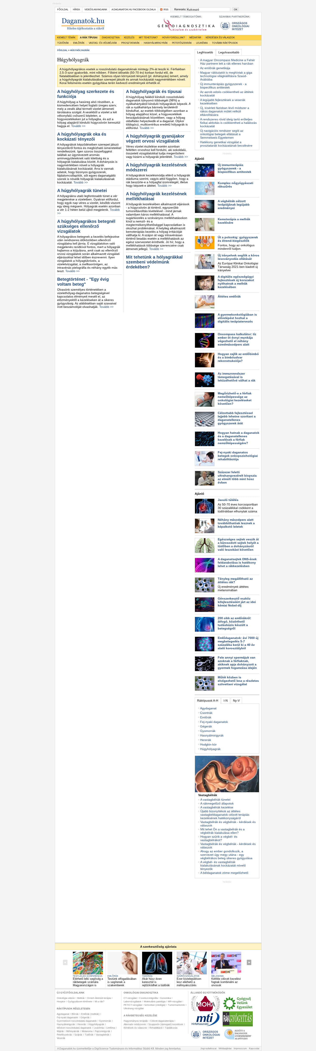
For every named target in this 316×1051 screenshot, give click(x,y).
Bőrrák (75, 1014)
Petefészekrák (182, 43)
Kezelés (129, 37)
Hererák (205, 740)
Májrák (60, 1031)
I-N (226, 700)
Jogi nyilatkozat (208, 1048)
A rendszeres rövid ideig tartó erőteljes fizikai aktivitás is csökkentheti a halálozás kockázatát (228, 123)
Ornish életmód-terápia (99, 998)
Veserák (61, 1038)
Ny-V (236, 700)
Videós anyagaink (95, 9)
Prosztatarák (130, 43)
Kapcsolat (254, 1048)
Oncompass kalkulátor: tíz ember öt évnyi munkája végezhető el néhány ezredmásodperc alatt (237, 339)
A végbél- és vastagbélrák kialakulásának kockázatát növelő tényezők (223, 865)
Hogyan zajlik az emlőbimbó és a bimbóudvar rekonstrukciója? (238, 357)
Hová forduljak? (173, 37)
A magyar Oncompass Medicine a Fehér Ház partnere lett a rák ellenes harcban (227, 61)
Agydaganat (208, 708)
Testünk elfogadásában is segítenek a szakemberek (121, 982)
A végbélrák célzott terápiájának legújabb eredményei (234, 204)
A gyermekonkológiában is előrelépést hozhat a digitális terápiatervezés (237, 318)
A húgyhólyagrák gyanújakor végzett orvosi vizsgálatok (155, 138)
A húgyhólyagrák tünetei (82, 190)
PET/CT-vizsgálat (133, 1005)
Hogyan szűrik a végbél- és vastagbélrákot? (218, 838)
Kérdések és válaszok (220, 37)
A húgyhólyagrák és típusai (154, 91)
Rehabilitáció (156, 1027)
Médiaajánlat (225, 1048)
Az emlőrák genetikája (215, 68)
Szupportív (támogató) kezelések (165, 1024)
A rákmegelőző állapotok (217, 803)
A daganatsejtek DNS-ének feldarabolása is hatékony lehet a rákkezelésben (237, 562)
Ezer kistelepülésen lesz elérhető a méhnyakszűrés (189, 982)
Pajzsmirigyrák (102, 1031)
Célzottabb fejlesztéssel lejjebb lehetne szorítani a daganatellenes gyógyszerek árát (237, 418)
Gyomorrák (207, 731)
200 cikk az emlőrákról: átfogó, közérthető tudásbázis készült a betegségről (234, 623)
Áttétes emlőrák (229, 296)
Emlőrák (78, 43)
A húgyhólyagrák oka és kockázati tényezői (81, 136)
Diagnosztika (111, 37)
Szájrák (78, 1034)
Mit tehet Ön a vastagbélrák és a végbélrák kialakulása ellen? (222, 831)
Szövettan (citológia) (155, 1005)
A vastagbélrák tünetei (215, 799)
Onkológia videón (66, 998)
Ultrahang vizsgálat (134, 1008)
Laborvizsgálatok (132, 1001)
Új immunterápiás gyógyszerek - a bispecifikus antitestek (223, 85)
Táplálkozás (171, 1027)
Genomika (165, 998)
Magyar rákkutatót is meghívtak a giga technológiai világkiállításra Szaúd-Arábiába (226, 76)
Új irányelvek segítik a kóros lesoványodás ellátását (238, 257)
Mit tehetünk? (148, 37)
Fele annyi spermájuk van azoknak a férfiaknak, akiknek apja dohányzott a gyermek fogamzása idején (237, 663)
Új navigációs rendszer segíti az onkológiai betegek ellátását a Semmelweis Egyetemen (221, 134)
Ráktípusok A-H (207, 700)
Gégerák (206, 726)
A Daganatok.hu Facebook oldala (134, 9)
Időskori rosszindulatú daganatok (74, 1027)
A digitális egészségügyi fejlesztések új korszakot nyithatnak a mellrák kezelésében (236, 282)
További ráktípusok (225, 43)
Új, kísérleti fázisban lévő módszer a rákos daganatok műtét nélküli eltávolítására (224, 111)
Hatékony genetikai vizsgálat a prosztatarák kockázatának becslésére (226, 143)
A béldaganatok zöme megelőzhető (224, 872)
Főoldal (62, 9)
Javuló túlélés (228, 500)
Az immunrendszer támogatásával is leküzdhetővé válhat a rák (236, 377)
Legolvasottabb (228, 52)
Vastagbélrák (102, 1034)
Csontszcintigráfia (148, 998)
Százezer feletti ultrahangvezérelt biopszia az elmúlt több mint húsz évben (237, 477)
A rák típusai (88, 37)
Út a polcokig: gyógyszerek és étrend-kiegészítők (238, 239)
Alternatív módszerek (135, 1024)
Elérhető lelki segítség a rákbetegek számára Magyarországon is (88, 982)
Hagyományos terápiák (136, 1021)
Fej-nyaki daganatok (214, 722)
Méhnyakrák (72, 1031)
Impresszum (240, 1048)
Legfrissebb (205, 52)
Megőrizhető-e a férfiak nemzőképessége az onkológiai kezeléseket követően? (235, 398)
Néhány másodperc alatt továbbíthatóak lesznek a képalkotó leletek (236, 523)
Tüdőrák (63, 43)
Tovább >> (78, 126)
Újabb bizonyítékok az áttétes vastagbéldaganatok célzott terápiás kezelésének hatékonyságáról (224, 814)
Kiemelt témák (66, 37)
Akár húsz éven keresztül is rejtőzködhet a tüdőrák (156, 982)
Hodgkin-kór (208, 744)
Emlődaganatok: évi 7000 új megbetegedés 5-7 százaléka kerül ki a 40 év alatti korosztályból (238, 643)
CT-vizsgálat (130, 998)
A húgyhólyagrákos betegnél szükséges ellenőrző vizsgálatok (86, 226)
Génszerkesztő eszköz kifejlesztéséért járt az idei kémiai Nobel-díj (237, 602)
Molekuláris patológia (155, 1001)
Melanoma (217, 976)
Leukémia (202, 43)
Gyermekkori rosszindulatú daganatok (77, 1021)
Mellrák (81, 998)
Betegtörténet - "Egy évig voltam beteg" (83, 282)
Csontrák (206, 713)
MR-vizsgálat (175, 1001)
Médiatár (195, 37)
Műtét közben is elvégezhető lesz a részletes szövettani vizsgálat (238, 681)
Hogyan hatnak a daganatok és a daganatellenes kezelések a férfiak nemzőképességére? (238, 438)
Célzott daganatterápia (162, 1021)
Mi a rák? (99, 1001)
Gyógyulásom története (80, 1001)
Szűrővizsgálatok (188, 976)
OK (235, 9)
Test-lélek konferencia (87, 976)
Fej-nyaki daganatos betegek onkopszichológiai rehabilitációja (238, 456)
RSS (166, 9)
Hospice (61, 1001)
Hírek (76, 9)
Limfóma (110, 1027)
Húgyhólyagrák (210, 749)
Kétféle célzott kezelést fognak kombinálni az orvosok (226, 982)
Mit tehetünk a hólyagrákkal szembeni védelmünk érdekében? (154, 262)
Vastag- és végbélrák (103, 43)
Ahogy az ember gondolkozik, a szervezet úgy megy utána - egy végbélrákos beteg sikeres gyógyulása (226, 854)
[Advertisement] (227, 910)
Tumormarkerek (176, 1005)
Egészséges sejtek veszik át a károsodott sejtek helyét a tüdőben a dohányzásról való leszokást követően (238, 544)
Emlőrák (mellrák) (90, 1014)
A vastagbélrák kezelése (216, 807)
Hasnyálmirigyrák (156, 43)
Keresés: (180, 9)
